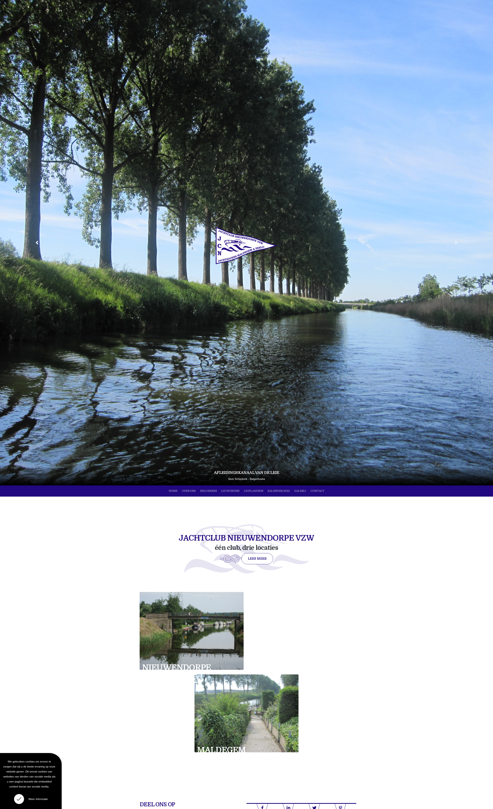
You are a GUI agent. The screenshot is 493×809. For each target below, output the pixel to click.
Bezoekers (208, 490)
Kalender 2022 (278, 490)
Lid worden (230, 490)
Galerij (300, 490)
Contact (317, 490)
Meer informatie (38, 799)
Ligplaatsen (253, 490)
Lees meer (257, 558)
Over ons (189, 490)
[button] (37, 242)
